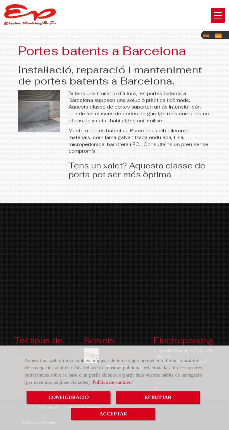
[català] (220, 34)
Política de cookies (111, 382)
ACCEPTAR (113, 414)
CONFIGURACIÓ (68, 397)
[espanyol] (207, 34)
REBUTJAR (157, 397)
